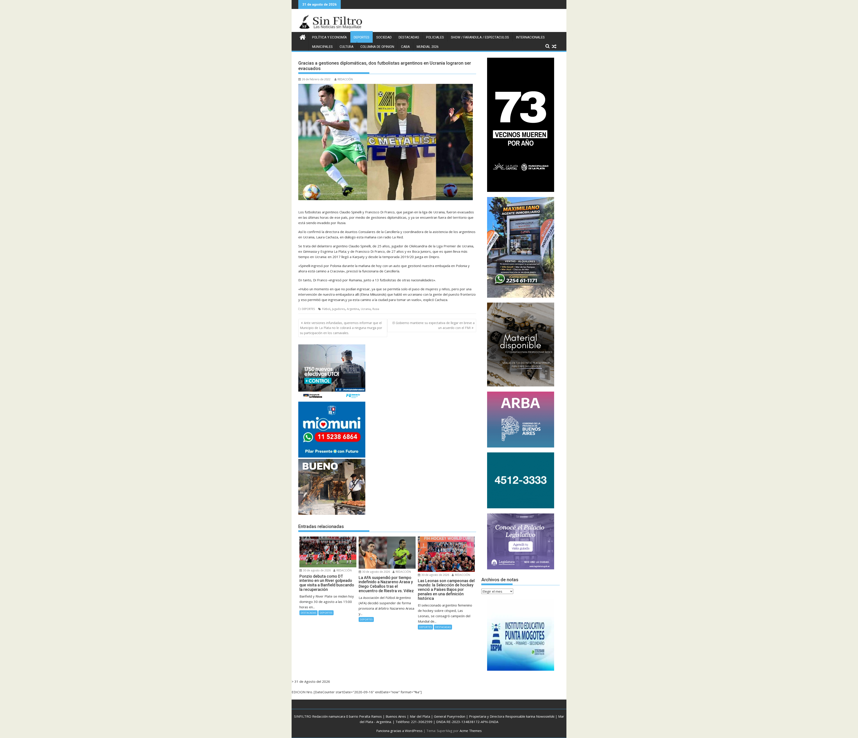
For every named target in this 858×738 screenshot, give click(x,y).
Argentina (353, 309)
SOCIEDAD (384, 37)
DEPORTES (361, 37)
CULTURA (346, 47)
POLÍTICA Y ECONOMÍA (329, 37)
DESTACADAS (409, 37)
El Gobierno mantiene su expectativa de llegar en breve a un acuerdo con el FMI (433, 325)
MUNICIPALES (322, 47)
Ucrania (366, 309)
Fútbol (326, 309)
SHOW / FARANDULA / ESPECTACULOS (480, 37)
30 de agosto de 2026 (316, 570)
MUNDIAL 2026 (428, 47)
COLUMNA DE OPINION (377, 47)
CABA (405, 47)
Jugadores (338, 309)
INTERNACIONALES (530, 37)
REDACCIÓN (345, 79)
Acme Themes (471, 730)
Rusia (375, 309)
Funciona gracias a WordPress (399, 730)
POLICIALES (435, 37)
